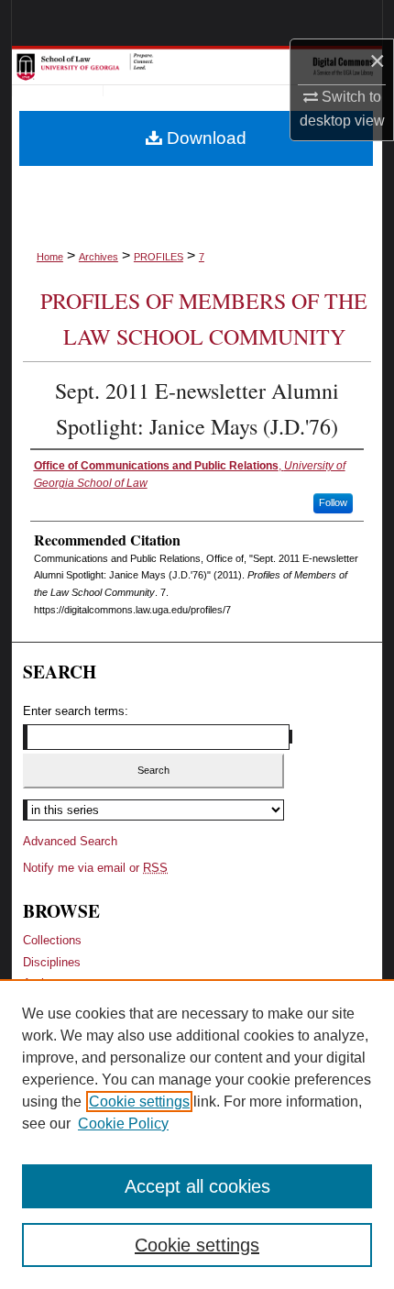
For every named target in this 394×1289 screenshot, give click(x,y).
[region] (197, 1134)
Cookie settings (139, 1101)
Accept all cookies (197, 1186)
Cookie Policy (123, 1123)
